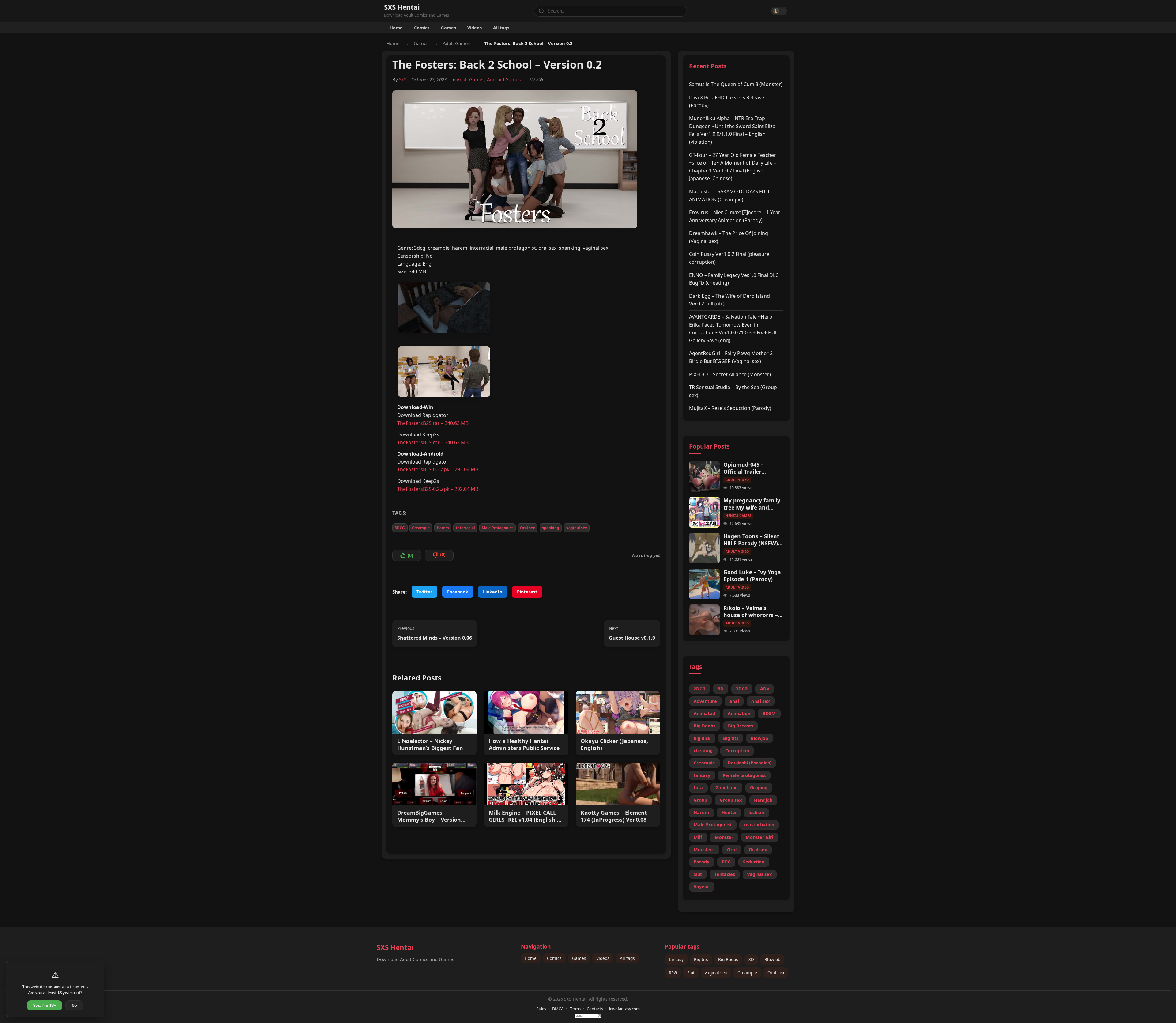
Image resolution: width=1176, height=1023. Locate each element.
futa (698, 787)
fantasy (702, 775)
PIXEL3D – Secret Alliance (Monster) (730, 374)
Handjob (763, 800)
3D (721, 688)
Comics (421, 28)
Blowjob (759, 738)
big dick (702, 738)
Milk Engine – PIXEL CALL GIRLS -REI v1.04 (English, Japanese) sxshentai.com (523, 816)
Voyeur (701, 886)
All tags (501, 28)
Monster (724, 837)
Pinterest (527, 592)
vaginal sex (576, 527)
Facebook (457, 592)
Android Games (504, 79)
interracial (465, 527)
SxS (402, 79)
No (74, 1005)
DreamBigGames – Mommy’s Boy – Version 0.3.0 (429, 816)
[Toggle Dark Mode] (779, 11)
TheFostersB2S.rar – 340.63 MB (433, 423)
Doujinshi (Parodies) (749, 763)
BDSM (769, 713)
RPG (726, 862)
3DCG (400, 527)
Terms (575, 1008)
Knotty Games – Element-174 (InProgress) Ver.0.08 (615, 816)
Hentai (729, 812)
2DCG (699, 688)
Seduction (753, 862)
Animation (739, 713)
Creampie (421, 527)
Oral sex (527, 527)
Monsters (704, 849)
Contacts (595, 1008)
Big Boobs (704, 726)
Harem (443, 527)
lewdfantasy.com (624, 1008)
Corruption (737, 750)
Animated (704, 713)
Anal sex (760, 701)
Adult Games (456, 43)
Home (396, 28)
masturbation (759, 825)
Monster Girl (759, 837)
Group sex (731, 800)
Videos (474, 28)
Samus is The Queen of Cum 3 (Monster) (735, 84)
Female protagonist (744, 775)
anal (734, 701)
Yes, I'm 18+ (44, 1005)
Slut (698, 874)
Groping (758, 787)
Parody (701, 862)
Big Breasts (740, 726)
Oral (732, 849)
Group (700, 800)
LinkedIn (492, 592)
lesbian (756, 812)
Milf (698, 837)
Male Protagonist (497, 527)
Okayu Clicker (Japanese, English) (614, 744)
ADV (764, 688)
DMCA (558, 1008)
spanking (550, 527)
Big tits (730, 738)
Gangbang (726, 787)
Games (448, 28)
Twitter (424, 592)
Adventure (705, 701)
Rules (541, 1008)
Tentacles (724, 874)
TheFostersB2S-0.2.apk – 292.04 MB (437, 469)
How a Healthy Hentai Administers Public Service (524, 744)
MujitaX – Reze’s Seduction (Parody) (730, 408)
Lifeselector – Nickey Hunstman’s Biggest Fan (430, 744)
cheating (703, 750)
